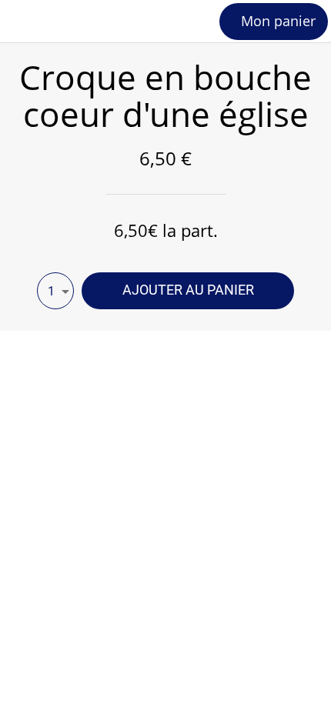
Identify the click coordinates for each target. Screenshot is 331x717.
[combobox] (55, 290)
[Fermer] (21, 21)
